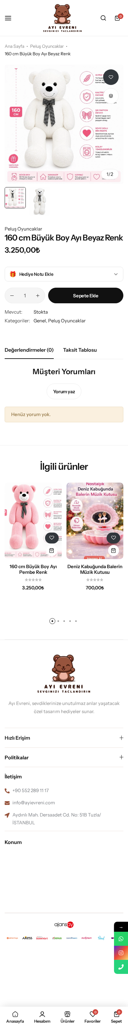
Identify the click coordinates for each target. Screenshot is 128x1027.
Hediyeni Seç (64, 647)
